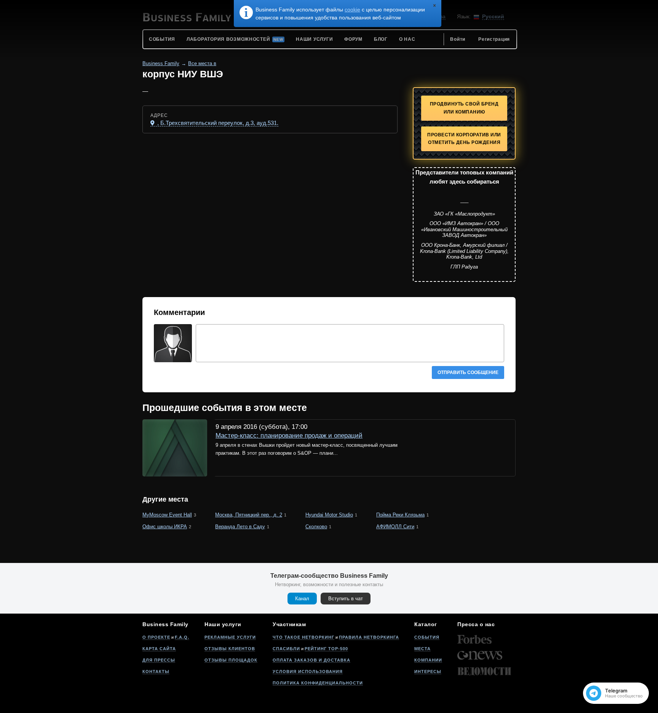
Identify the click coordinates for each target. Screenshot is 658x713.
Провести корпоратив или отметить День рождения (464, 138)
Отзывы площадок (230, 660)
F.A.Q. (182, 637)
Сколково (316, 526)
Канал (302, 598)
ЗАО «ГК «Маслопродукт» (464, 214)
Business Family (160, 63)
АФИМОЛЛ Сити (395, 526)
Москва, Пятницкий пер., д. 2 (248, 515)
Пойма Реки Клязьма (400, 515)
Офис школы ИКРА (164, 526)
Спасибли (286, 648)
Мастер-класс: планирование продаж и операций (289, 435)
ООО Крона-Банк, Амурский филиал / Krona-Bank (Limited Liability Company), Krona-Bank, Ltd (464, 251)
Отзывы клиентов (229, 648)
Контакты (155, 671)
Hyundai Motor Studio (329, 515)
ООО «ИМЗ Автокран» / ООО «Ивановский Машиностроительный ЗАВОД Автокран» (464, 229)
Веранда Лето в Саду (240, 526)
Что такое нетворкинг (303, 637)
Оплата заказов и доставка (311, 660)
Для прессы (158, 660)
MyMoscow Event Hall (167, 515)
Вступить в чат (345, 598)
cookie (352, 9)
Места (422, 648)
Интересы (427, 671)
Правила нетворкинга (369, 637)
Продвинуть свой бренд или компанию (464, 108)
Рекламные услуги (230, 637)
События (426, 637)
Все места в (202, 63)
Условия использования (308, 671)
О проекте (156, 637)
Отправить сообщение (468, 372)
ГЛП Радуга (464, 267)
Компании (428, 660)
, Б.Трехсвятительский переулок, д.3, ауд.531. (217, 123)
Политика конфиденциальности (318, 683)
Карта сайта (159, 648)
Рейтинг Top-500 (326, 648)
